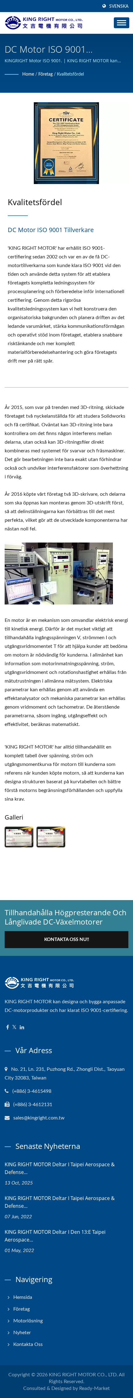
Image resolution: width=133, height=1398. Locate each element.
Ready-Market (94, 1388)
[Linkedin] (22, 1027)
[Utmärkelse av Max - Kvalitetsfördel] (50, 837)
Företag (45, 74)
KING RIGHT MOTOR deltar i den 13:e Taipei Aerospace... (55, 1236)
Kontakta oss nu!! (66, 939)
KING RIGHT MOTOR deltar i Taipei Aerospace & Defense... (60, 1168)
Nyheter (22, 1332)
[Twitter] (14, 1027)
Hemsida (22, 1297)
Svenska (118, 6)
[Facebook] (7, 1027)
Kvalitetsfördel (70, 74)
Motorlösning (28, 1320)
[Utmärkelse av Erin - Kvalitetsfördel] (19, 837)
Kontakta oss (28, 1344)
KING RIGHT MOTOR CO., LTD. (83, 1374)
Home (28, 74)
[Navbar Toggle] (121, 22)
